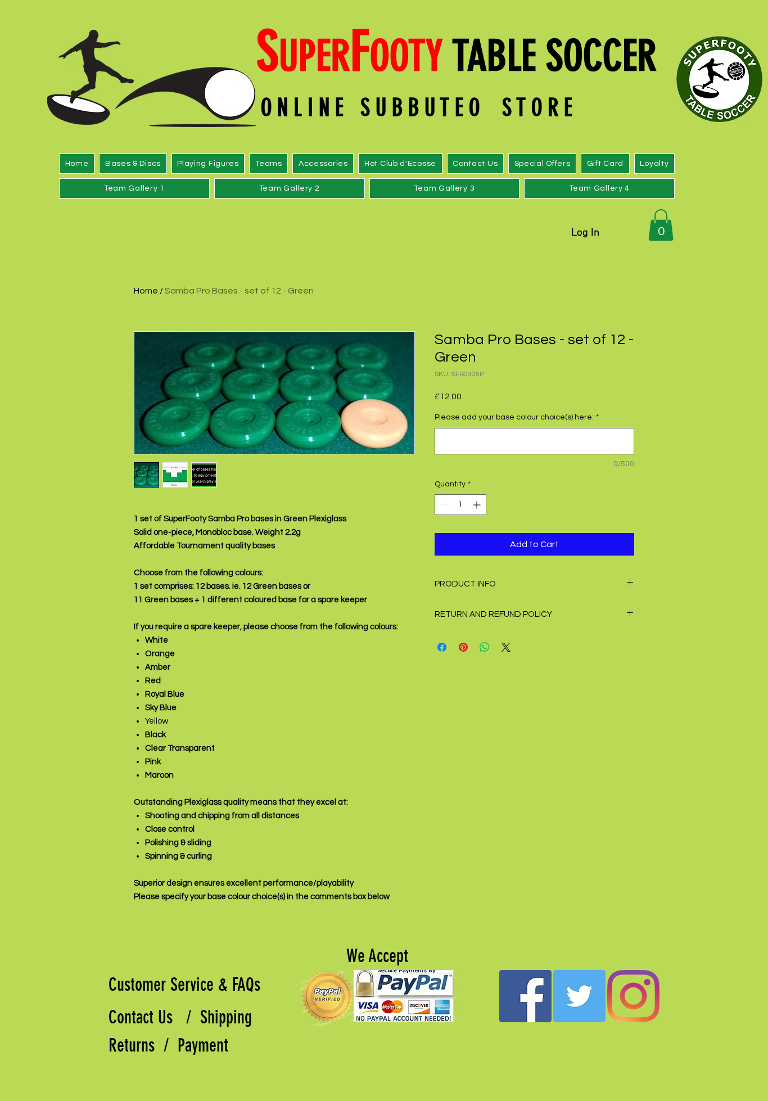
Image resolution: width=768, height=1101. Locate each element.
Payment (205, 1045)
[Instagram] (633, 996)
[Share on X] (506, 647)
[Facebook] (525, 996)
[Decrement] (443, 505)
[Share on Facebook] (442, 647)
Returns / (143, 1045)
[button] (661, 225)
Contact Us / (154, 1017)
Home (146, 290)
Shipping (228, 1017)
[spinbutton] (460, 505)
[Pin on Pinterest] (463, 647)
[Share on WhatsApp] (484, 647)
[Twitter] (579, 996)
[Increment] (478, 505)
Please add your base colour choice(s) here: (517, 417)
